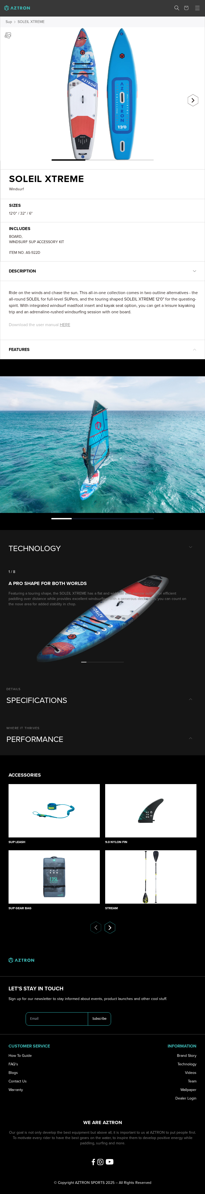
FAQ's (13, 1064)
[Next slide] (193, 100)
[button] (177, 8)
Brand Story (186, 1055)
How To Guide (20, 1055)
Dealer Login (185, 1098)
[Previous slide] (12, 98)
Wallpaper (188, 1090)
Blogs (13, 1072)
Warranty (16, 1090)
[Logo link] (15, 8)
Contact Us (18, 1081)
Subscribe (99, 1019)
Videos (190, 1072)
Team (192, 1081)
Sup (9, 21)
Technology (187, 1064)
